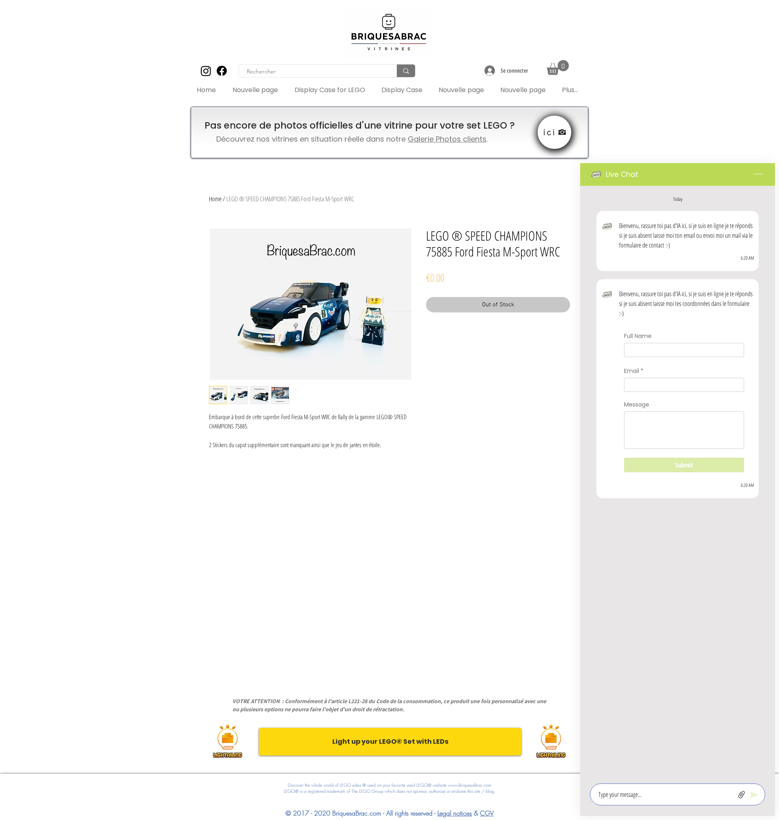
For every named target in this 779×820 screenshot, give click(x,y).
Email (633, 371)
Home (215, 198)
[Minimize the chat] (758, 174)
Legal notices (454, 813)
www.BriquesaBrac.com (469, 785)
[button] (558, 67)
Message (636, 404)
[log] (677, 482)
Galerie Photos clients (447, 139)
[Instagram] (206, 70)
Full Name (638, 336)
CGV (487, 813)
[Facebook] (221, 70)
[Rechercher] (406, 71)
